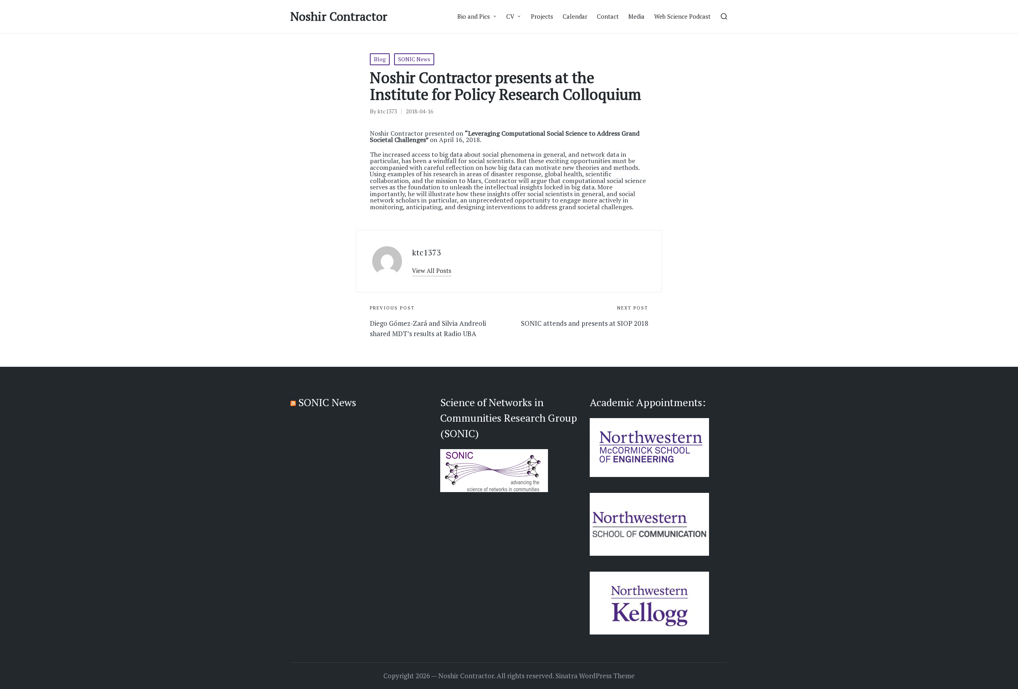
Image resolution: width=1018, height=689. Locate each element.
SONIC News (414, 59)
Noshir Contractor (338, 16)
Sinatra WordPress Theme (595, 675)
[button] (431, 270)
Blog (380, 59)
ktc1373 (426, 252)
